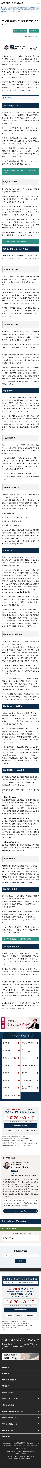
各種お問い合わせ (7, 1392)
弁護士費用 (30, 1130)
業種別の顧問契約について (10, 1417)
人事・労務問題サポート (9, 1424)
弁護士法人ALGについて (10, 1399)
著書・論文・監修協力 (9, 1380)
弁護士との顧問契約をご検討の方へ (13, 1411)
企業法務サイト (7, 1436)
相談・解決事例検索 (8, 1405)
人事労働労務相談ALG (12, 2)
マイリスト (34, 31)
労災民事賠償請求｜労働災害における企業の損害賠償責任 (20, 171)
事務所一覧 (5, 1373)
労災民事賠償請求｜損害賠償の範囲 (15, 241)
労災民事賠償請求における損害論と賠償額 (17, 939)
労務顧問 (9, 1130)
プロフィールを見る (20, 1211)
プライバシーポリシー (20, 1448)
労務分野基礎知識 (7, 1430)
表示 (9, 98)
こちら (21, 1145)
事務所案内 (5, 1367)
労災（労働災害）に (14, 1221)
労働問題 (19, 1130)
